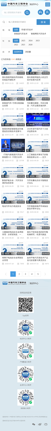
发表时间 (18, 52)
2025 (23, 41)
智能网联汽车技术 (38, 34)
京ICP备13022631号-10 (28, 416)
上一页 (6, 274)
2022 (16, 45)
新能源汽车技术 (20, 34)
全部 (16, 30)
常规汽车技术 (27, 30)
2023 (38, 41)
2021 (23, 45)
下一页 (45, 274)
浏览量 (28, 52)
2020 (30, 45)
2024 (30, 41)
